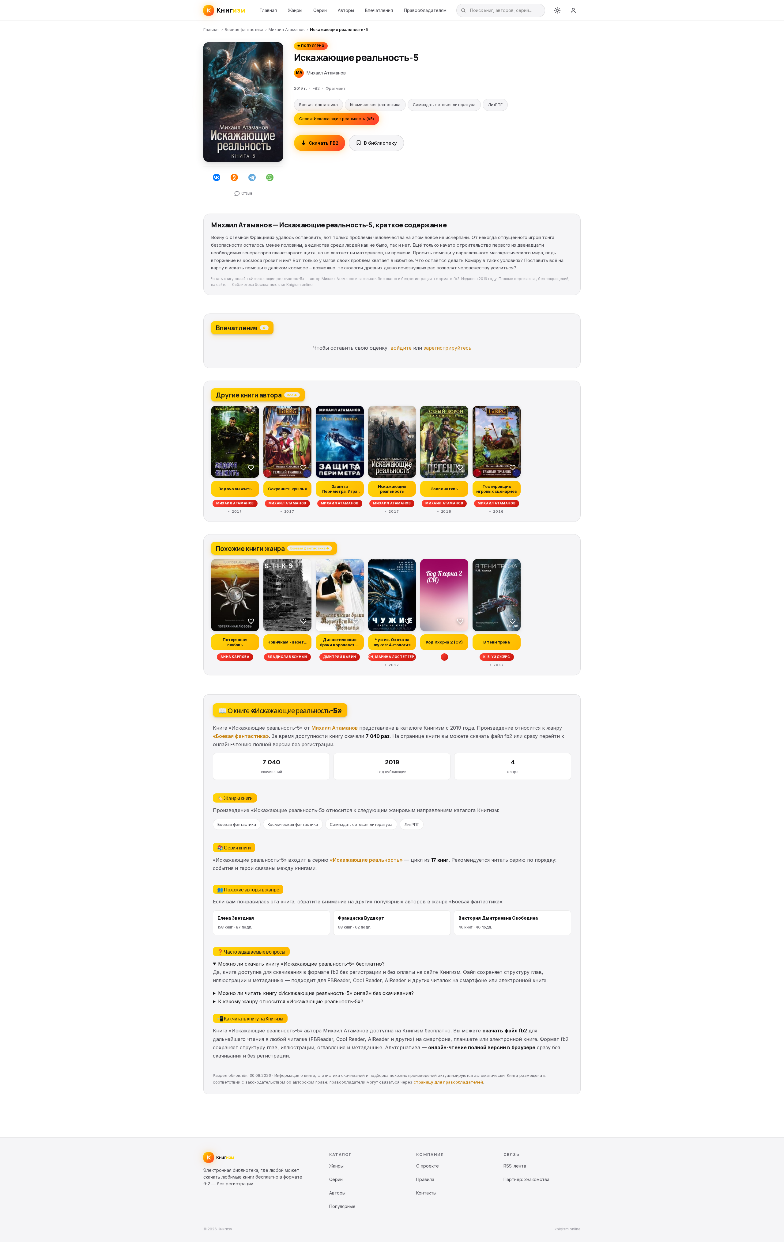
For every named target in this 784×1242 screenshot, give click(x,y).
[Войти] (573, 10)
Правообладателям (425, 10)
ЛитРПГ (495, 104)
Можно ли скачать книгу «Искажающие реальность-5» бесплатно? (301, 964)
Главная (268, 10)
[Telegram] (252, 177)
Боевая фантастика (244, 29)
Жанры (295, 10)
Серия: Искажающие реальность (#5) (336, 118)
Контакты (426, 1192)
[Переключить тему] (557, 10)
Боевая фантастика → (309, 547)
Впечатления (379, 10)
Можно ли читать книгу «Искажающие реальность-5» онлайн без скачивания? (316, 993)
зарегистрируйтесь (447, 348)
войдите (401, 348)
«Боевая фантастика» (241, 736)
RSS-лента (514, 1165)
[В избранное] (251, 467)
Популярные (342, 1206)
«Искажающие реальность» (366, 860)
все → (292, 394)
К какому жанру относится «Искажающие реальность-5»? (290, 1001)
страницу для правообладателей (448, 1082)
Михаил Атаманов (287, 29)
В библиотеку (380, 143)
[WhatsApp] (270, 177)
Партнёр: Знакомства (526, 1179)
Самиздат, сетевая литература (444, 104)
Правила (425, 1179)
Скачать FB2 (323, 143)
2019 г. (300, 88)
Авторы (346, 10)
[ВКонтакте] (216, 177)
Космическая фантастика (375, 104)
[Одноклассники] (234, 177)
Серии (320, 10)
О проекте (427, 1165)
